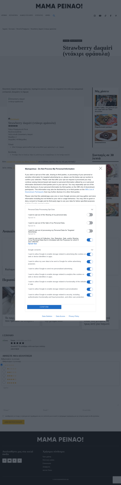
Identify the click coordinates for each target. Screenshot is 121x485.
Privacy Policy (74, 316)
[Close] (101, 169)
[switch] (90, 214)
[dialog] (60, 242)
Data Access (60, 316)
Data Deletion (47, 316)
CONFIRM (44, 307)
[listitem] (60, 209)
